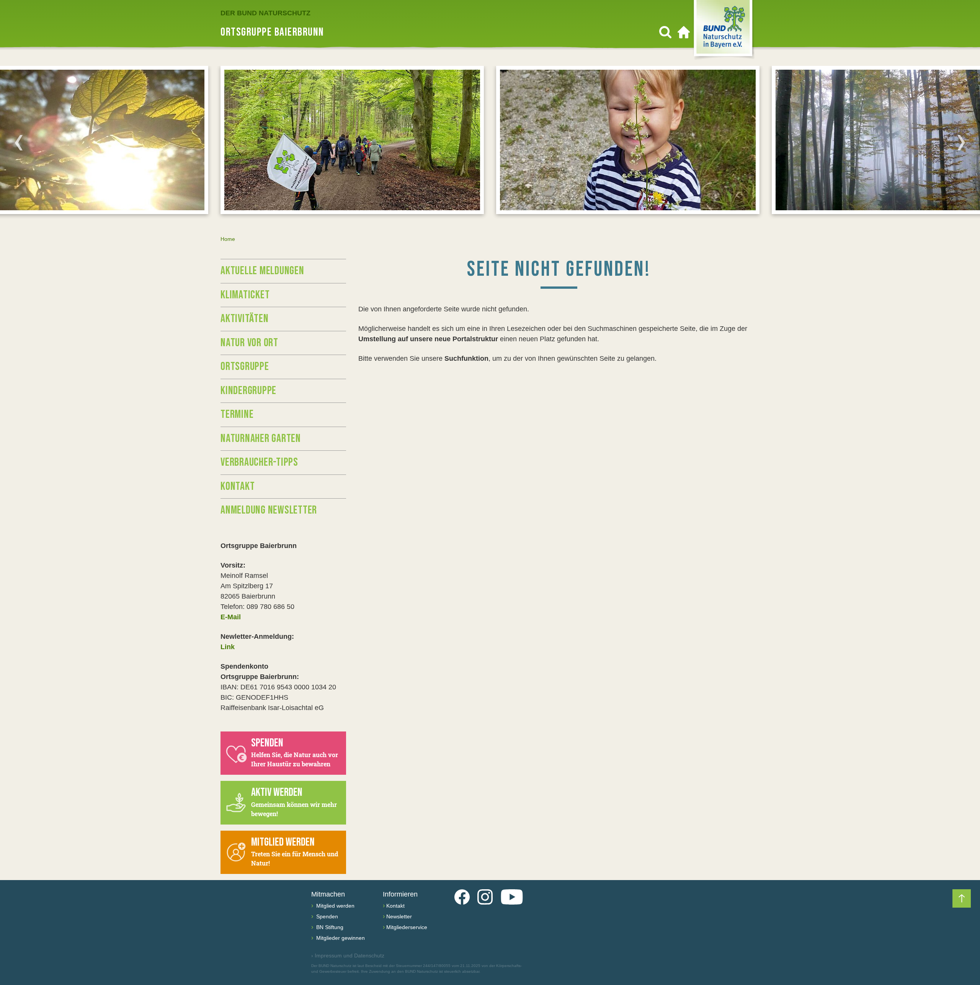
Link (227, 647)
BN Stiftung (329, 927)
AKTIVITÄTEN (244, 319)
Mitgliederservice (406, 927)
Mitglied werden (334, 906)
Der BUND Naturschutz (265, 13)
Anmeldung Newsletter (268, 510)
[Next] (961, 142)
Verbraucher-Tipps (259, 462)
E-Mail (230, 617)
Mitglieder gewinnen (340, 938)
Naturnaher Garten (260, 438)
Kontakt (237, 486)
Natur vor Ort (249, 343)
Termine (236, 414)
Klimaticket (245, 295)
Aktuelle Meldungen (262, 271)
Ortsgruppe (244, 366)
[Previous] (18, 142)
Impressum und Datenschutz (347, 955)
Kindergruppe (248, 391)
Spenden (326, 916)
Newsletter (399, 916)
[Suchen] (665, 32)
